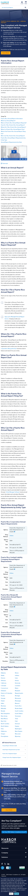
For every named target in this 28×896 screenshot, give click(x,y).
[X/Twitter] (5, 864)
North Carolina (5, 723)
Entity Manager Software (12, 492)
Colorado (3, 685)
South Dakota (18, 713)
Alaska (2, 675)
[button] (14, 163)
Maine (16, 688)
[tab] (14, 163)
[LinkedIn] (8, 864)
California (3, 683)
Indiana (17, 675)
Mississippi (18, 701)
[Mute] (20, 159)
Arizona (3, 678)
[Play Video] (2, 159)
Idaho (2, 703)
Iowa (16, 678)
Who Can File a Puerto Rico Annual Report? (13, 135)
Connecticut (4, 688)
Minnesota (18, 698)
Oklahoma (4, 731)
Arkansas (3, 680)
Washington (18, 728)
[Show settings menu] (22, 159)
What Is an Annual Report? (8, 120)
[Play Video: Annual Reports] (14, 151)
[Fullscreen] (25, 159)
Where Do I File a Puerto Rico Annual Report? (13, 127)
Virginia (17, 726)
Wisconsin (18, 734)
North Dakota (4, 726)
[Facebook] (2, 864)
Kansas (17, 680)
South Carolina (19, 711)
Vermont (17, 723)
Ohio (2, 728)
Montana (3, 706)
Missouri (17, 703)
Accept (16, 893)
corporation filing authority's (9, 348)
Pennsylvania (4, 736)
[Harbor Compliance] (8, 840)
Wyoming (17, 736)
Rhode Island (18, 708)
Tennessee (18, 716)
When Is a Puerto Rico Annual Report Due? (13, 129)
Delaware (3, 690)
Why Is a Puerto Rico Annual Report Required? (14, 123)
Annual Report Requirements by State (11, 142)
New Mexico (4, 718)
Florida (3, 695)
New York (3, 721)
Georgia (3, 698)
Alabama (3, 673)
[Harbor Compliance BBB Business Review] (9, 867)
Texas (16, 718)
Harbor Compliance (6, 2)
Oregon (3, 734)
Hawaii (3, 701)
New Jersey (4, 716)
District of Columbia (6, 693)
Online (11, 535)
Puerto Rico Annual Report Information (12, 118)
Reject (11, 893)
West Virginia (18, 731)
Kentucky (17, 683)
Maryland (17, 690)
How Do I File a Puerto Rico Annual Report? (13, 125)
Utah (16, 721)
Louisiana (17, 685)
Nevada (3, 711)
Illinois (17, 673)
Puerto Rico (18, 706)
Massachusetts (19, 693)
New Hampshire (5, 713)
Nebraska (3, 708)
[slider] (12, 159)
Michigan (17, 695)
